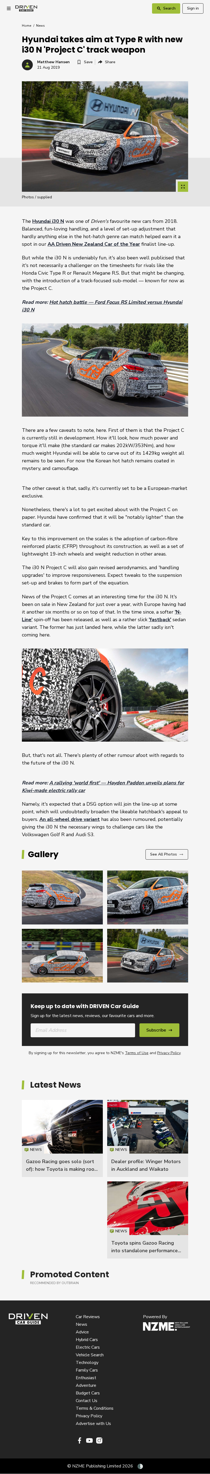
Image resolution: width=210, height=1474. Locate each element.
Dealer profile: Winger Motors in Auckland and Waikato (147, 1138)
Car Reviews (88, 1317)
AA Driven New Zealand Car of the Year (94, 244)
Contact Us (86, 1401)
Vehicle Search (90, 1355)
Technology (87, 1363)
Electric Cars (88, 1347)
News (40, 25)
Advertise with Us (93, 1424)
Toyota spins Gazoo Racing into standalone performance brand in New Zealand (144, 1250)
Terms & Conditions (94, 1408)
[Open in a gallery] (183, 186)
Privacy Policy (168, 1053)
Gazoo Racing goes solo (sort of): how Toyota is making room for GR (62, 1169)
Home (26, 25)
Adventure (86, 1385)
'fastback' (160, 619)
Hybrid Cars (87, 1340)
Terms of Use (136, 1053)
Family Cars (87, 1370)
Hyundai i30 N (48, 221)
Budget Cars (88, 1393)
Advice (82, 1332)
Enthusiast (86, 1378)
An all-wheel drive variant (69, 819)
